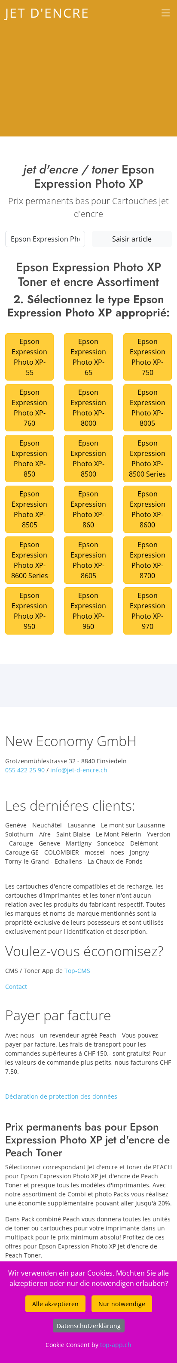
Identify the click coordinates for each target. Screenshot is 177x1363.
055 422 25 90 (25, 770)
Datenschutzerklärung (89, 1326)
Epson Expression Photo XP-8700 (147, 560)
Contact (16, 986)
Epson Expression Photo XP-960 (88, 611)
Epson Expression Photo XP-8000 (88, 407)
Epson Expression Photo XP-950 (29, 611)
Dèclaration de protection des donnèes (61, 1096)
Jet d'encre (47, 13)
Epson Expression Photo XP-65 (88, 357)
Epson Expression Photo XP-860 (88, 509)
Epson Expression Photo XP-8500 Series (147, 458)
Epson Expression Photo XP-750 (147, 357)
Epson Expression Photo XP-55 (29, 357)
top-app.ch (115, 1345)
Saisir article (132, 239)
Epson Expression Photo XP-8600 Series (29, 560)
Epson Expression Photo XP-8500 (88, 458)
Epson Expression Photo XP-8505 (29, 509)
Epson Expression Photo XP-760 (29, 407)
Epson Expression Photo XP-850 (29, 458)
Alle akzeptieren (55, 1304)
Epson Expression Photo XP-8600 (147, 509)
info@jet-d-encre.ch (78, 770)
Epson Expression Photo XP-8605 (88, 560)
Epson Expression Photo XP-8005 (147, 407)
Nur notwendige (121, 1304)
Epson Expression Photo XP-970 (147, 611)
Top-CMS (77, 970)
